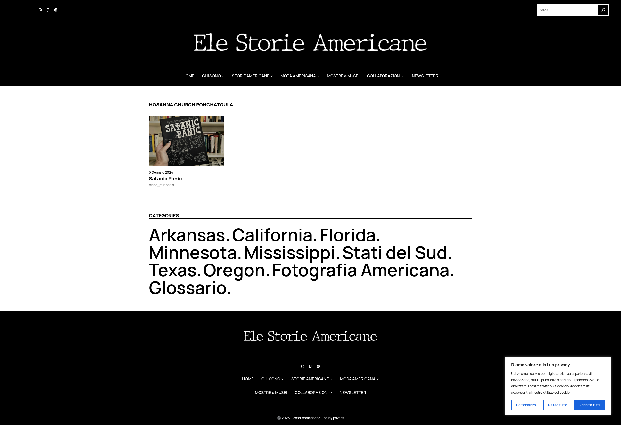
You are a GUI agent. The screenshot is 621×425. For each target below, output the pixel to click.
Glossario (188, 287)
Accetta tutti (590, 404)
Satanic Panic (165, 179)
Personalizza (526, 404)
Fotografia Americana (360, 269)
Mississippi (289, 252)
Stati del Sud (394, 252)
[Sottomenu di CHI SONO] (223, 76)
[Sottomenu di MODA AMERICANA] (318, 76)
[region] (558, 386)
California (272, 234)
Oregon (234, 269)
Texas (172, 269)
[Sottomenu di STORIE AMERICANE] (271, 76)
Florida (348, 234)
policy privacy (334, 418)
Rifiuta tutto (557, 404)
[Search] (603, 10)
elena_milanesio (161, 185)
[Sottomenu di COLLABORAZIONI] (403, 76)
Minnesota (193, 252)
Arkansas (187, 234)
